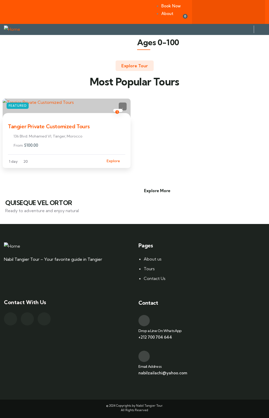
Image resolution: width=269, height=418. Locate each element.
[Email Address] (144, 356)
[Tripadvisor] (228, 10)
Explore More (157, 190)
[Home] (12, 29)
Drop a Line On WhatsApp (160, 330)
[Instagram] (249, 10)
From (18, 145)
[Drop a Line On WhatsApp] (144, 320)
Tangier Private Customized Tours (49, 126)
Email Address (150, 366)
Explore (113, 161)
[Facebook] (207, 10)
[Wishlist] (123, 106)
